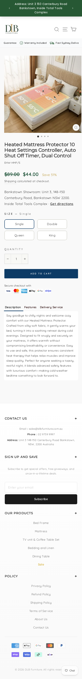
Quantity (13, 249)
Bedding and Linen (41, 548)
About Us (41, 619)
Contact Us (41, 627)
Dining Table (41, 556)
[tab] (13, 307)
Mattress (41, 531)
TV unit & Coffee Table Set (41, 539)
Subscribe (41, 499)
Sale (41, 564)
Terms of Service (41, 611)
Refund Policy (41, 594)
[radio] (19, 224)
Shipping (10, 181)
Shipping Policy (41, 602)
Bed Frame (41, 523)
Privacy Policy (41, 586)
